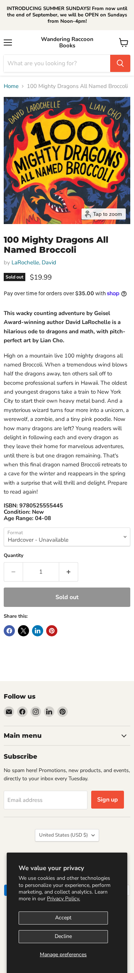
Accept (63, 917)
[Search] (120, 63)
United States (63, 835)
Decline (63, 936)
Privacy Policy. (63, 898)
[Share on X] (23, 630)
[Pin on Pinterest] (51, 630)
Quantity (13, 555)
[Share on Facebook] (9, 630)
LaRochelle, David (34, 262)
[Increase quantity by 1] (68, 572)
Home (11, 86)
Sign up (107, 800)
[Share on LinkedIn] (37, 630)
